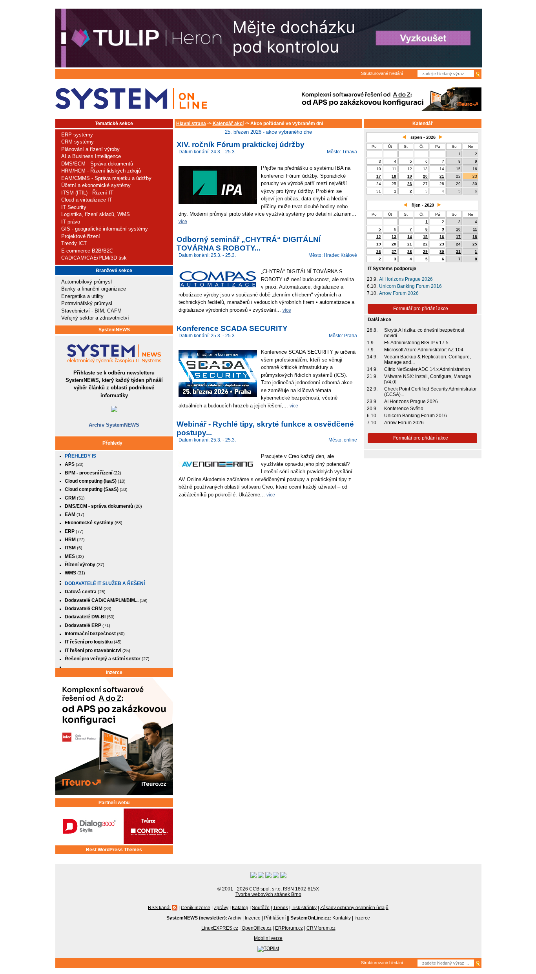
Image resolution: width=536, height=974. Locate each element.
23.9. (372, 279)
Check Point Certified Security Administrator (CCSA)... (430, 391)
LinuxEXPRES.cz (219, 928)
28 (409, 251)
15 (425, 236)
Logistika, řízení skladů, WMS (95, 214)
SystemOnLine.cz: (310, 918)
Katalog (240, 907)
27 (394, 251)
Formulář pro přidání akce (420, 308)
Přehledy (112, 443)
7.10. (372, 293)
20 (425, 176)
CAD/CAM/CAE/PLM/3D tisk (94, 258)
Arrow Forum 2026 (399, 293)
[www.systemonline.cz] (131, 98)
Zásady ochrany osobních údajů (354, 907)
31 (458, 251)
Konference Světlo (403, 408)
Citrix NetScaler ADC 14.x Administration (427, 369)
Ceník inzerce (195, 907)
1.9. (371, 342)
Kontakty (341, 918)
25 (474, 244)
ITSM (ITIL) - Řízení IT (87, 193)
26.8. (372, 330)
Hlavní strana (191, 123)
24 (458, 244)
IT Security (73, 207)
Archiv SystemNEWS (114, 425)
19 (409, 176)
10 (458, 229)
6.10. (372, 286)
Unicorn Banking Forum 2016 (410, 286)
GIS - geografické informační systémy (104, 229)
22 (425, 244)
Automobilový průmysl (86, 282)
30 (441, 251)
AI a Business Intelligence (91, 156)
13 (394, 236)
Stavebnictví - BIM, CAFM (91, 311)
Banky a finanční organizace (93, 289)
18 (394, 176)
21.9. (372, 376)
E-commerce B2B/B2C (87, 251)
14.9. (372, 357)
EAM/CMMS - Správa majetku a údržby (106, 178)
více (183, 221)
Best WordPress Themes (114, 849)
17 (378, 176)
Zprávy (221, 907)
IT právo (70, 222)
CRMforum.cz (320, 928)
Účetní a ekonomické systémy (96, 185)
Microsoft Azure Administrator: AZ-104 (423, 350)
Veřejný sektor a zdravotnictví (95, 318)
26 (409, 184)
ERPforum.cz (289, 928)
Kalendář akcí (228, 123)
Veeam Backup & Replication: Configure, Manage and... (427, 359)
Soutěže (261, 907)
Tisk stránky (304, 907)
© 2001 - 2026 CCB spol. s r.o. (249, 889)
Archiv (234, 918)
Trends (280, 907)
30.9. (372, 408)
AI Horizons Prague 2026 (406, 279)
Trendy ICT (74, 243)
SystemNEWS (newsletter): (196, 918)
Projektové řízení (80, 236)
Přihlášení (275, 918)
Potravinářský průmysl (86, 303)
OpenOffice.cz (257, 928)
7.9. (371, 350)
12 (378, 236)
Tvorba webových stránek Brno (268, 894)
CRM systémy (77, 142)
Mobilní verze (268, 938)
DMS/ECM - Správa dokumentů (97, 164)
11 (475, 229)
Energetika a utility (82, 296)
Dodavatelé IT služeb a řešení (105, 583)
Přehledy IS (80, 456)
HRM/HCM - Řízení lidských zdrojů (101, 171)
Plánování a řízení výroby (90, 149)
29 (425, 251)
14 (409, 236)
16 (441, 236)
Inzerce (114, 672)
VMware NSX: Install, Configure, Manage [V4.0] (427, 379)
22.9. (372, 389)
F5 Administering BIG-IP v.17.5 (416, 342)
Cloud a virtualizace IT (86, 200)
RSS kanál (159, 907)
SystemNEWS (114, 330)
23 (441, 244)
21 (441, 176)
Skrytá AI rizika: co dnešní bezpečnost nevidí (424, 332)
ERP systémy (77, 135)
